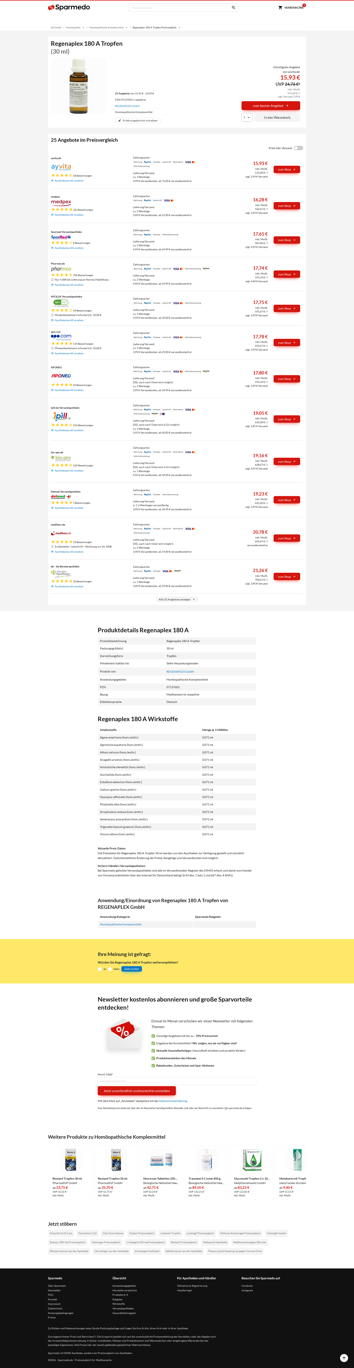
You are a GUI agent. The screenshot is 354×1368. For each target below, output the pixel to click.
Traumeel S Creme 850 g (205, 1178)
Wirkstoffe (118, 1303)
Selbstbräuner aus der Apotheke (184, 1251)
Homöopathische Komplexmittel (120, 924)
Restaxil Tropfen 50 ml (112, 1178)
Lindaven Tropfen (171, 1233)
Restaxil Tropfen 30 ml (67, 1178)
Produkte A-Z (120, 1294)
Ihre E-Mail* (105, 1074)
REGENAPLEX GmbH (127, 105)
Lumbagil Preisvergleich (200, 1233)
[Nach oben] (344, 1358)
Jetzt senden (131, 968)
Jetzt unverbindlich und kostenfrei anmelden (137, 1091)
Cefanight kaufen (276, 1233)
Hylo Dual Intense (113, 1233)
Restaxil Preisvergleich (184, 1242)
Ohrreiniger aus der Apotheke (111, 1251)
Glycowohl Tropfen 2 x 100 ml (252, 1178)
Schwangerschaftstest (147, 1251)
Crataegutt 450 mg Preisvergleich (145, 1242)
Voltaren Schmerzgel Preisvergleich (240, 1233)
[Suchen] (233, 7)
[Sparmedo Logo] (69, 7)
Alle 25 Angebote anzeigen (175, 599)
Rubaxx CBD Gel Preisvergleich (68, 1242)
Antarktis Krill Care (61, 1233)
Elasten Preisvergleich (142, 1233)
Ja (104, 969)
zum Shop (284, 169)
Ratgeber (117, 1299)
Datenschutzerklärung (173, 1101)
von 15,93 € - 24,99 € (134, 93)
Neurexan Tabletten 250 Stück (161, 1178)
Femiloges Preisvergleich (106, 1242)
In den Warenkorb (277, 117)
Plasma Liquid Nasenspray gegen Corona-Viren (235, 1251)
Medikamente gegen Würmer (249, 1242)
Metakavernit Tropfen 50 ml (297, 1178)
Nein (116, 969)
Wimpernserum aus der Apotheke (69, 1251)
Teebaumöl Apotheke (215, 1242)
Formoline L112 (87, 1233)
